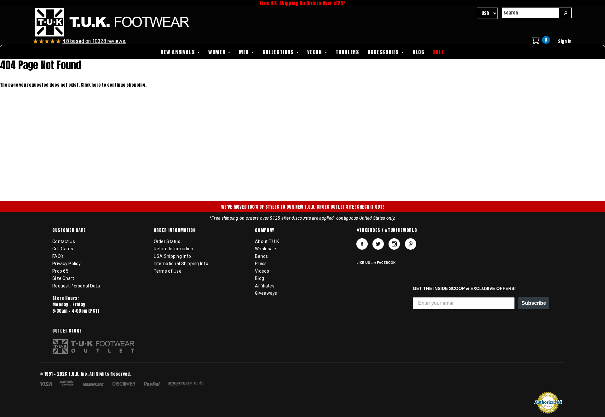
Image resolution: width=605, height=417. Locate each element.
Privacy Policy (66, 263)
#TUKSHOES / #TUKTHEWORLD (386, 230)
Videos (262, 271)
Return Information (173, 248)
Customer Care (69, 230)
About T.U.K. (267, 241)
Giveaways (266, 293)
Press (261, 263)
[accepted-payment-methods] (125, 384)
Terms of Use (168, 271)
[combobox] (530, 13)
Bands (261, 256)
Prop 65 (60, 271)
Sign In (565, 41)
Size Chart (63, 278)
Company (264, 230)
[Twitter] (378, 244)
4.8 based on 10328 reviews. (94, 41)
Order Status (167, 241)
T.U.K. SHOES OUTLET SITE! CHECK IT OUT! (344, 207)
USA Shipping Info (172, 256)
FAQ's (58, 256)
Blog (259, 278)
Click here (91, 85)
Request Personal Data (76, 285)
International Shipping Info (181, 263)
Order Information (175, 230)
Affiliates (264, 285)
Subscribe (533, 303)
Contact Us (63, 241)
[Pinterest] (410, 244)
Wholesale (265, 248)
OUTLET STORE (67, 331)
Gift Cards (62, 248)
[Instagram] (394, 244)
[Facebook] (362, 244)
